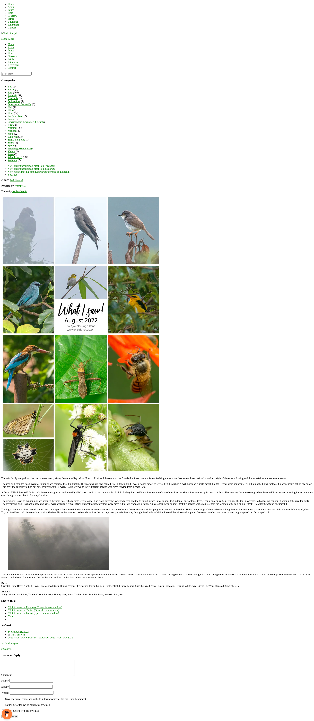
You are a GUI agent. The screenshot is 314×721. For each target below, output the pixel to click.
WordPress (20, 185)
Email (5, 686)
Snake (11, 142)
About (11, 7)
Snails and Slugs (16, 139)
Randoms (13, 136)
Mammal (12, 127)
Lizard (11, 124)
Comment (6, 675)
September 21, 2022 (18, 631)
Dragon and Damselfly (19, 104)
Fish (10, 107)
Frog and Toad (15, 116)
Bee (10, 86)
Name (5, 680)
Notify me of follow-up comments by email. (28, 704)
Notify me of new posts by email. (22, 710)
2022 (10, 637)
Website (5, 692)
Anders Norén (19, 191)
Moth (10, 133)
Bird (10, 92)
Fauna (11, 10)
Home (11, 4)
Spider (11, 145)
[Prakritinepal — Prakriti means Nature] (9, 33)
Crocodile (13, 98)
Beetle (11, 89)
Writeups (12, 160)
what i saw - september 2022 (40, 637)
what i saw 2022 (64, 637)
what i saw (19, 637)
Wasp (11, 154)
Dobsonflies (14, 101)
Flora (10, 12)
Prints (11, 18)
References (13, 24)
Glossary (12, 15)
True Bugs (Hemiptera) (20, 148)
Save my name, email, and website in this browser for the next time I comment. (46, 699)
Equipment (13, 21)
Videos (11, 151)
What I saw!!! (15, 157)
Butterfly (12, 95)
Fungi (11, 119)
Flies (10, 110)
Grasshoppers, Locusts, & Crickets (26, 122)
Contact (12, 27)
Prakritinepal (16, 180)
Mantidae (12, 130)
